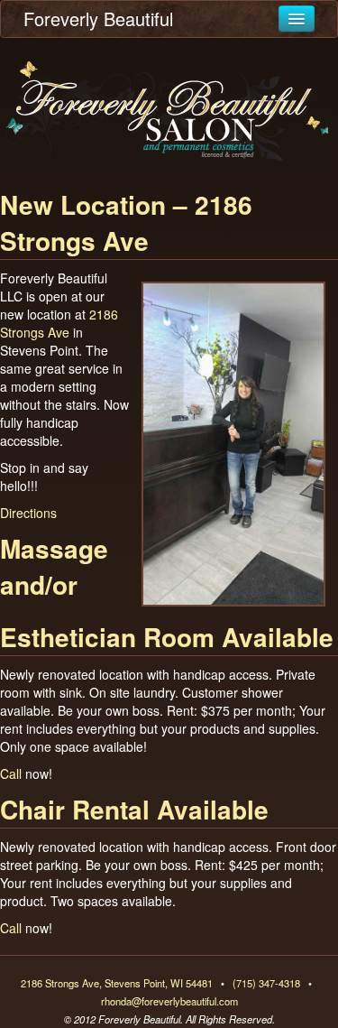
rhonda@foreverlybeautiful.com (169, 1001)
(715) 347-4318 (266, 983)
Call (11, 773)
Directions (28, 513)
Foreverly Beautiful (98, 18)
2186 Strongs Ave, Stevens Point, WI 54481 (117, 983)
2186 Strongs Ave (59, 323)
